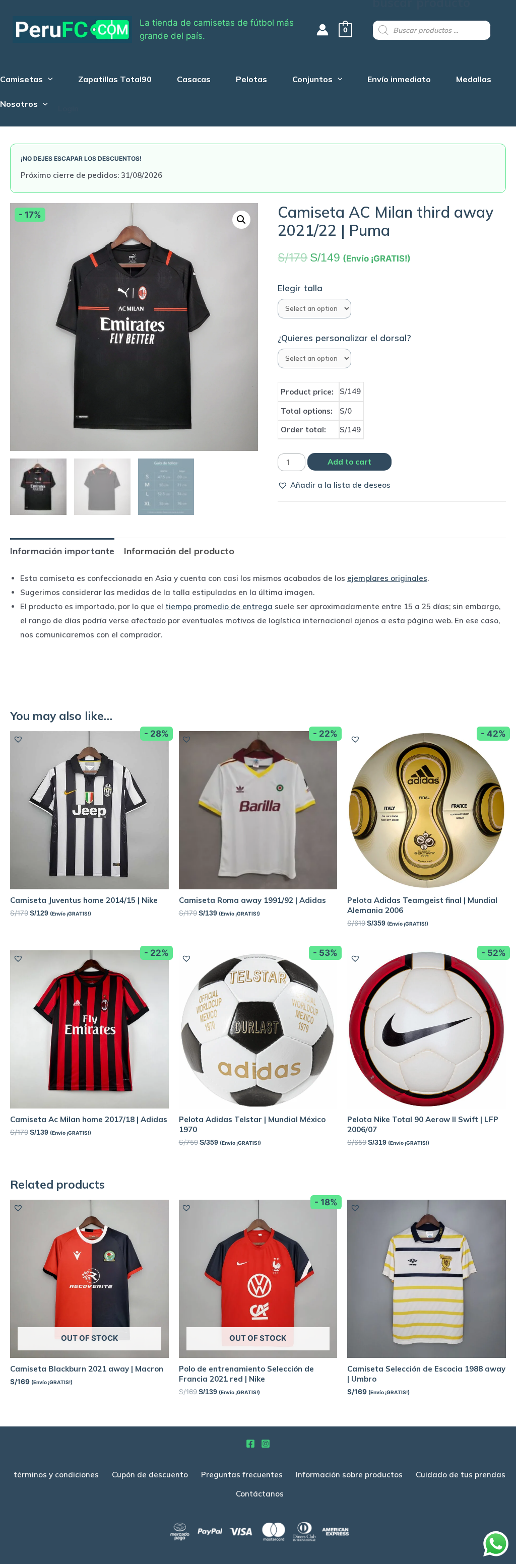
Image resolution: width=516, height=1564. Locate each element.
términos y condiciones (56, 1474)
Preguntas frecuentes (242, 1474)
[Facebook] (250, 1443)
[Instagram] (265, 1443)
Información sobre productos (349, 1474)
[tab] (62, 551)
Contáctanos (260, 1493)
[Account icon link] (322, 30)
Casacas (194, 80)
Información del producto (179, 551)
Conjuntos (312, 80)
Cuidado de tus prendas (460, 1474)
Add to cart (349, 462)
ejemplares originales (387, 578)
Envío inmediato (399, 80)
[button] (334, 485)
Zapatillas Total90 (115, 80)
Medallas (473, 80)
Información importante (62, 551)
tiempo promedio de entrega (219, 606)
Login (68, 108)
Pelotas (251, 80)
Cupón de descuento (150, 1474)
